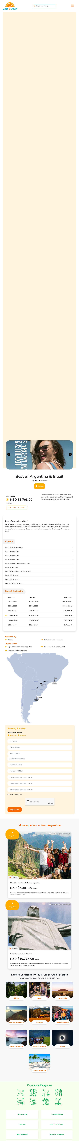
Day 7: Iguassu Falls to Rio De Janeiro (17, 571)
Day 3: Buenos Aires (12, 555)
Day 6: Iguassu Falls (12, 567)
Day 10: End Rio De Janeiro (14, 583)
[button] (8, 454)
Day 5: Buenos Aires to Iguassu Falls (17, 563)
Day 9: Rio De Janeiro (12, 579)
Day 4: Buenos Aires (12, 559)
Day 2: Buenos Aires (12, 551)
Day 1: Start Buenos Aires (14, 548)
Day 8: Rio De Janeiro (12, 575)
